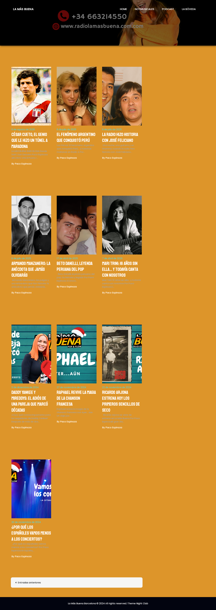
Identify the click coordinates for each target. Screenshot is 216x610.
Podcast (168, 9)
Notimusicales (144, 9)
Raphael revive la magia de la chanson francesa (76, 398)
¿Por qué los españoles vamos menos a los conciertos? (31, 533)
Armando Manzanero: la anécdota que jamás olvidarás (30, 269)
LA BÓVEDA (189, 9)
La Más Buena (23, 9)
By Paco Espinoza (21, 163)
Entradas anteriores (29, 582)
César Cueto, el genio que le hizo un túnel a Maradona (29, 140)
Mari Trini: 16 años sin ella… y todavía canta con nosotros (120, 269)
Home (123, 9)
